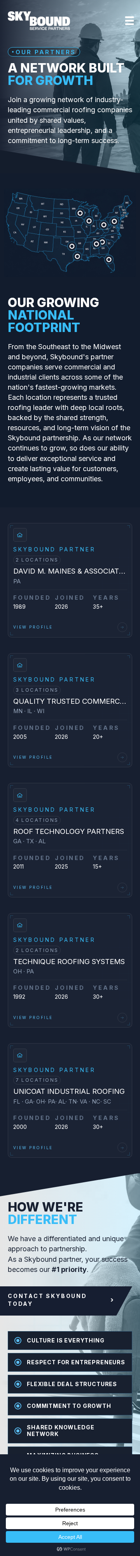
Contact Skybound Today (61, 1300)
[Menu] (129, 20)
